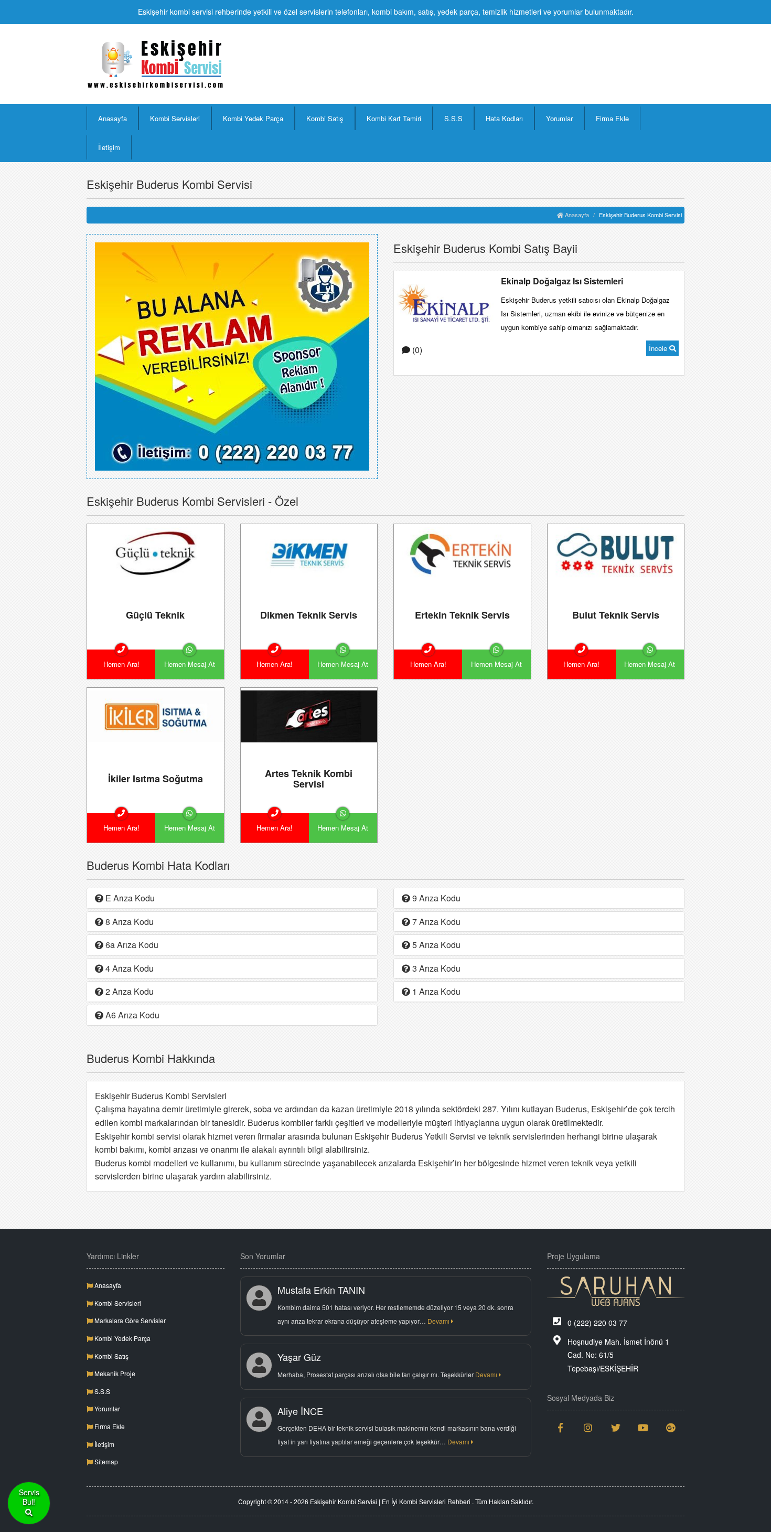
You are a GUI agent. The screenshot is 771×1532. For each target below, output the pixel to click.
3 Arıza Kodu (435, 968)
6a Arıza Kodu (130, 945)
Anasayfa (112, 118)
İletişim (109, 147)
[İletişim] (232, 355)
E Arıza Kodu (129, 898)
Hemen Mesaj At (189, 664)
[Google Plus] (671, 1427)
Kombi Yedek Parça (253, 118)
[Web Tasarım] (616, 1291)
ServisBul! (29, 1497)
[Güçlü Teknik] (155, 552)
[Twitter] (616, 1427)
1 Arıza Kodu (435, 991)
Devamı (439, 1320)
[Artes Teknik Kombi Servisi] (309, 715)
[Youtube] (643, 1427)
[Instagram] (588, 1427)
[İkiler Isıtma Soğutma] (155, 715)
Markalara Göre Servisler (129, 1320)
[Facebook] (561, 1427)
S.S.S (453, 118)
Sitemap (105, 1461)
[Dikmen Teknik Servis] (309, 552)
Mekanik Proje (114, 1373)
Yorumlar (559, 118)
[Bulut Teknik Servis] (616, 552)
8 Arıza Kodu (128, 922)
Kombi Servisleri (175, 118)
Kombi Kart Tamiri (394, 118)
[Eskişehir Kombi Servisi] (155, 64)
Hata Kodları (504, 118)
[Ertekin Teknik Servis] (462, 552)
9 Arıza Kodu (435, 898)
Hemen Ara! (121, 664)
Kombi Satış (325, 118)
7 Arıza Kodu (435, 922)
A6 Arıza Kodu (131, 1015)
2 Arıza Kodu (128, 991)
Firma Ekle (612, 118)
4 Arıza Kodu (128, 968)
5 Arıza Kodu (435, 945)
